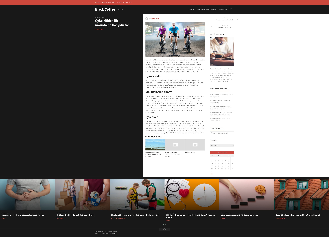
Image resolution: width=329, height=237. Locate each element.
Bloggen (119, 2)
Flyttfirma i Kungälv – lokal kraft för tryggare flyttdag (75, 215)
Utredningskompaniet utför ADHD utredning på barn (239, 215)
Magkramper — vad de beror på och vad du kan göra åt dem (23, 215)
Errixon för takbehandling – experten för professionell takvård (298, 215)
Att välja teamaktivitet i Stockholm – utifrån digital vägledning (172, 154)
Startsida (97, 2)
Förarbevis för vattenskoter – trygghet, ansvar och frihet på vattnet (135, 215)
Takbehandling (280, 218)
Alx (115, 233)
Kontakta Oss (127, 2)
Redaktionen (155, 19)
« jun (211, 174)
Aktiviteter (114, 218)
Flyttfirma (60, 218)
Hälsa (3, 218)
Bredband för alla (190, 152)
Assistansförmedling (108, 2)
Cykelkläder (99, 29)
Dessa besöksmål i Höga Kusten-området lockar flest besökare (153, 154)
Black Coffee (105, 9)
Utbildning (122, 218)
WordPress (105, 233)
